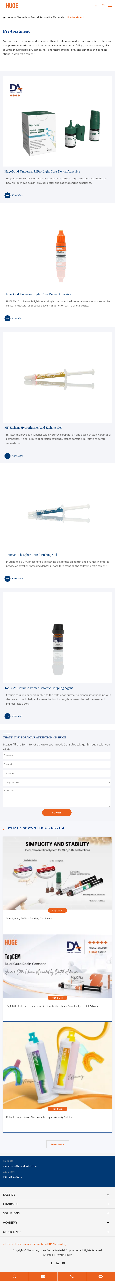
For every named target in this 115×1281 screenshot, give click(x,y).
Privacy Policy (64, 1254)
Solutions (11, 1213)
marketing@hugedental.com (20, 1166)
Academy (10, 1222)
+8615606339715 (12, 1176)
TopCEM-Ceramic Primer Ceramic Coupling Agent (38, 688)
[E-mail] (43, 1276)
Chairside (22, 17)
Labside (9, 1195)
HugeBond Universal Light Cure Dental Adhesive (37, 294)
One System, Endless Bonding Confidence (29, 918)
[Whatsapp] (14, 1276)
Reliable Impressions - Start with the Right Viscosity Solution (39, 1117)
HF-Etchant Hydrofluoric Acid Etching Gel (33, 427)
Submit (56, 812)
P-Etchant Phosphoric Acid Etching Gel (30, 554)
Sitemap (48, 1254)
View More (17, 195)
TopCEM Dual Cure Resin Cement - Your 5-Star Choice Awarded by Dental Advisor (52, 1005)
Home (9, 17)
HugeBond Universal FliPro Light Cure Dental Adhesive (42, 171)
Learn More (57, 1144)
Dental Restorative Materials (47, 17)
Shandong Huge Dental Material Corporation (53, 1250)
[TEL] (72, 1276)
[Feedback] (100, 1276)
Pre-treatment (75, 17)
